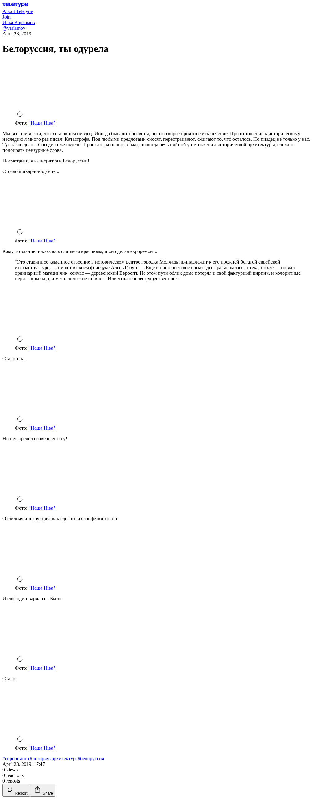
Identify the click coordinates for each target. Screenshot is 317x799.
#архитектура (63, 758)
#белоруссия (91, 758)
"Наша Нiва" (41, 123)
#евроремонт (16, 758)
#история (39, 758)
